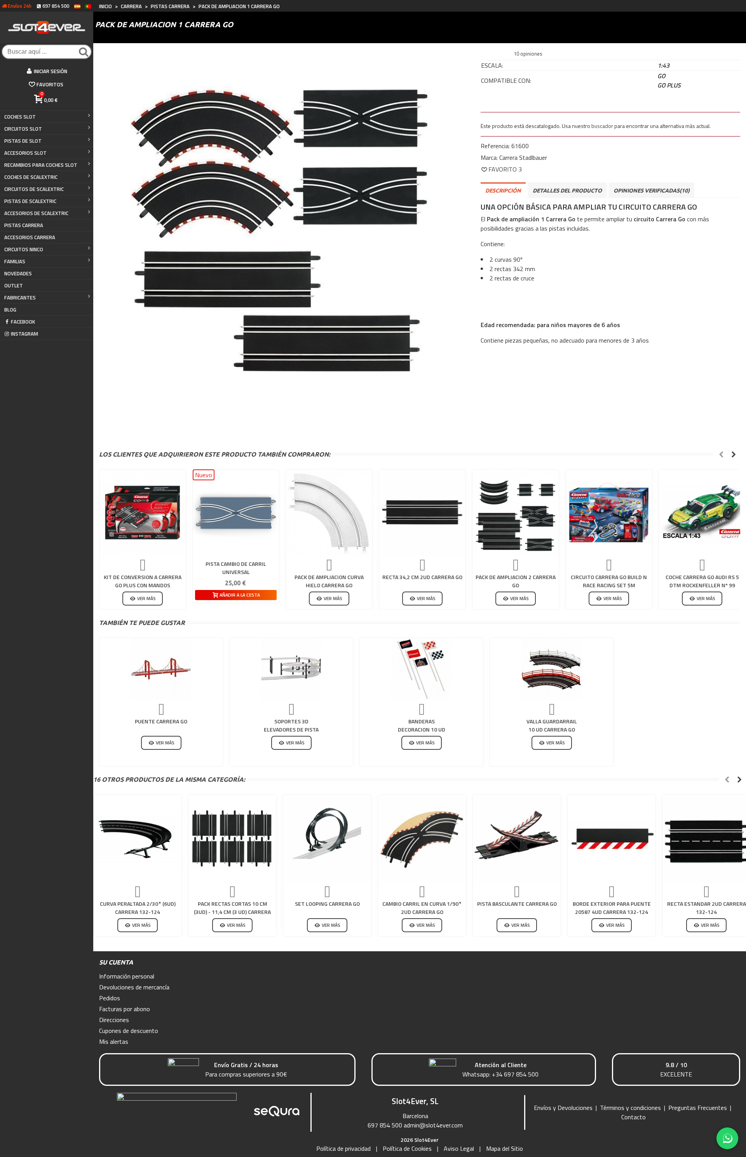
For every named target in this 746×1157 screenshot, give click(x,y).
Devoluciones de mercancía (134, 987)
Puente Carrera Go (161, 721)
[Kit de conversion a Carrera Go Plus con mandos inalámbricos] (142, 512)
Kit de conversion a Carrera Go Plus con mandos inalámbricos (142, 585)
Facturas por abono (124, 1008)
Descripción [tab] (503, 190)
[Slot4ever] (46, 27)
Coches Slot (20, 117)
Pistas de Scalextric (30, 201)
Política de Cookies (407, 1148)
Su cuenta (116, 962)
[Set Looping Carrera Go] (327, 838)
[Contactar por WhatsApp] (727, 1138)
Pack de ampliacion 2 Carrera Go (516, 581)
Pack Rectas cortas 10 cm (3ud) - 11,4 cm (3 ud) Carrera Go (232, 912)
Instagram (24, 334)
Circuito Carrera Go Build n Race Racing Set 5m (609, 581)
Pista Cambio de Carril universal (236, 568)
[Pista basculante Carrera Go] (517, 838)
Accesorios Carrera (29, 237)
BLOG (10, 309)
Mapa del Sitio (504, 1148)
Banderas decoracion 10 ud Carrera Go (421, 729)
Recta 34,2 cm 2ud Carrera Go (422, 577)
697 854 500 (385, 1125)
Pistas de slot (23, 141)
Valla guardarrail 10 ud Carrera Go (551, 725)
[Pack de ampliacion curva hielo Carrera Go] (329, 512)
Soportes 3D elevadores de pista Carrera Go (291, 729)
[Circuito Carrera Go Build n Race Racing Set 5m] (609, 512)
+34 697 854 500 (515, 1074)
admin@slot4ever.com (433, 1125)
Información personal (126, 976)
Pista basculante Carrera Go (517, 904)
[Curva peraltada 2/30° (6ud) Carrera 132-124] (137, 838)
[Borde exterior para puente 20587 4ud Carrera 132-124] (611, 838)
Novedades (18, 273)
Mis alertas (113, 1041)
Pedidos (109, 998)
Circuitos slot (23, 129)
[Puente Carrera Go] (161, 669)
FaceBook (23, 322)
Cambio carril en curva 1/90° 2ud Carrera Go (422, 908)
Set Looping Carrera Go (327, 904)
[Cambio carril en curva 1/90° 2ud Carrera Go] (422, 838)
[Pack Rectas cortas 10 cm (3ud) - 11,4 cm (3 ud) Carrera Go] (232, 838)
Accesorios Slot (25, 153)
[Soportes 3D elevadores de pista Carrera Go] (291, 669)
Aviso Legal (459, 1148)
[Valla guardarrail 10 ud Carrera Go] (552, 669)
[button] (721, 454)
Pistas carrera (23, 225)
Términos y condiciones (630, 1107)
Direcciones (114, 1019)
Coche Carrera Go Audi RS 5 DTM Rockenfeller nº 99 (702, 581)
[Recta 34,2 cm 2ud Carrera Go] (422, 512)
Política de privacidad (343, 1148)
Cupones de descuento (128, 1030)
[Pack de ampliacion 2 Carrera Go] (515, 512)
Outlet (13, 285)
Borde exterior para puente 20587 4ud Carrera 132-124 (612, 908)
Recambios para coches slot (40, 165)
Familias (14, 261)
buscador (602, 126)
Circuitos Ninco (23, 249)
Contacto (633, 1117)
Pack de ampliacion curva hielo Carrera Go (329, 581)
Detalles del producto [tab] (567, 190)
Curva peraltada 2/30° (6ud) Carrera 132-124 (138, 908)
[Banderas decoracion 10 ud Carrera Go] (421, 669)
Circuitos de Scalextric (34, 189)
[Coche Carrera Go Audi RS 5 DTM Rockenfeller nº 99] (702, 512)
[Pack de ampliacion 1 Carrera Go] (281, 235)
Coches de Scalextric (31, 177)
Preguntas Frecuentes (697, 1107)
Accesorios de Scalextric (36, 213)
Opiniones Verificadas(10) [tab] (652, 190)
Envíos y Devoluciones (563, 1107)
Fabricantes (20, 297)
